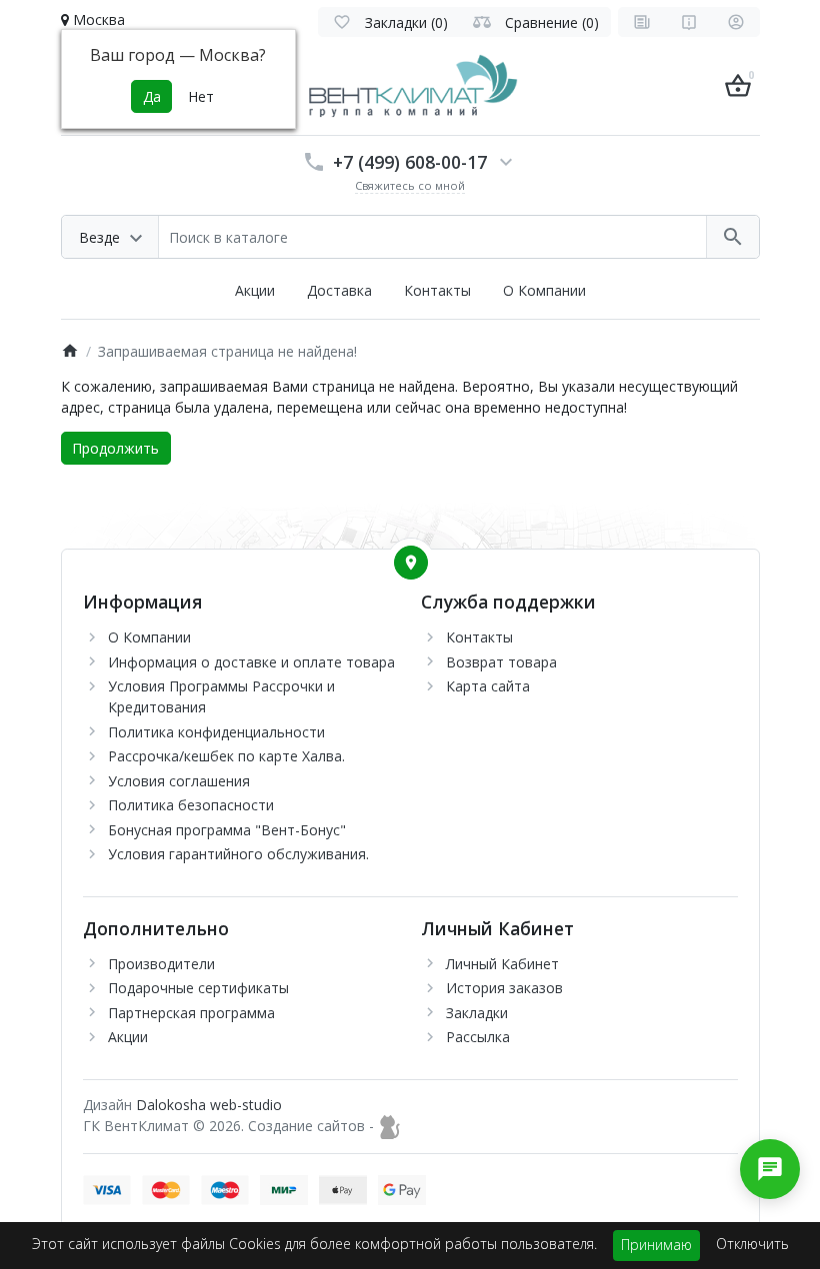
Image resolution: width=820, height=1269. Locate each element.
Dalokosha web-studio (209, 1104)
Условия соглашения (179, 780)
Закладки (477, 1012)
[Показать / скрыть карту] (411, 563)
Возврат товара (501, 661)
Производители (161, 963)
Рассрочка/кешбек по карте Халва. (226, 755)
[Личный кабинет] (736, 22)
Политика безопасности (191, 804)
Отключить (752, 1243)
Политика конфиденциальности (216, 731)
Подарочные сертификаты (198, 987)
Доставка (339, 290)
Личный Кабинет (502, 963)
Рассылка (478, 1036)
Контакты (437, 290)
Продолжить (115, 448)
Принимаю (656, 1244)
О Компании (544, 290)
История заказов (504, 987)
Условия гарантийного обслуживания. (238, 853)
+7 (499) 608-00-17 (410, 162)
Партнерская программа (191, 1012)
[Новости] (642, 22)
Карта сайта (488, 685)
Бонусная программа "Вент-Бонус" (227, 829)
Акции (255, 290)
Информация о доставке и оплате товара (251, 661)
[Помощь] (689, 22)
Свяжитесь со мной (410, 185)
